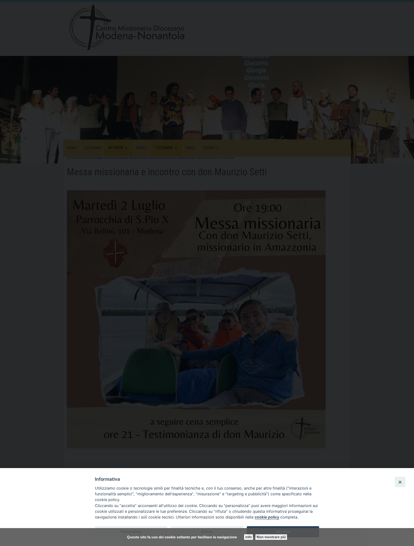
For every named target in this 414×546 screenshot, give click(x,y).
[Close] (400, 482)
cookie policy (267, 517)
